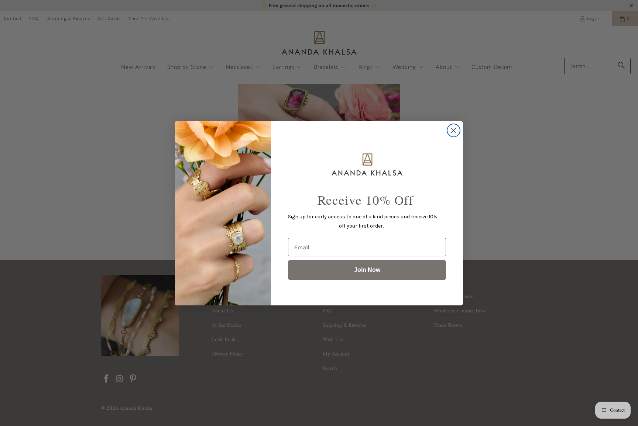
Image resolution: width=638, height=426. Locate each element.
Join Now (367, 270)
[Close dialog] (453, 130)
